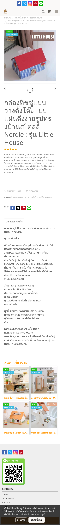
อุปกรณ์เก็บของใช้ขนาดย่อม (40, 197)
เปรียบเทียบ (33, 191)
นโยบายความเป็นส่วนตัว (20, 514)
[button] (42, 11)
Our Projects (8, 498)
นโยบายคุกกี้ (40, 514)
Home (5, 494)
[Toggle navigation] (56, 12)
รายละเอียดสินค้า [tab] (14, 221)
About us (6, 502)
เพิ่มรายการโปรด (13, 191)
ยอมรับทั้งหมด (36, 520)
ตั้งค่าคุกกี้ (21, 520)
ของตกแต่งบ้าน (19, 197)
